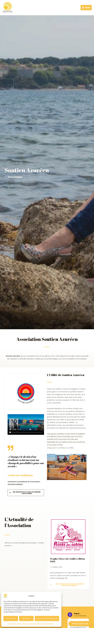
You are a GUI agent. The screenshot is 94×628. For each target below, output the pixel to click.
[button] (67, 467)
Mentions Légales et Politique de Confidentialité (37, 624)
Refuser (26, 618)
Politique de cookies (14, 624)
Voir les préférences (47, 618)
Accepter (10, 618)
